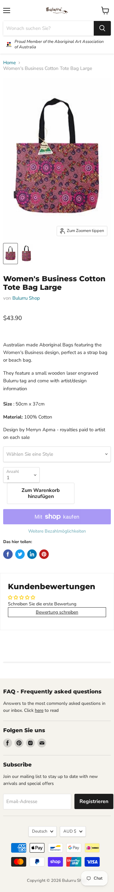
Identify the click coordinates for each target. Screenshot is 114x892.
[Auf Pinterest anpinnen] (44, 554)
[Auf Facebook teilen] (8, 554)
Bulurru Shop (26, 298)
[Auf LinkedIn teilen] (32, 554)
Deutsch (39, 831)
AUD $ (69, 831)
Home (9, 62)
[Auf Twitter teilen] (20, 554)
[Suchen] (102, 28)
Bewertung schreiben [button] (57, 612)
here (39, 710)
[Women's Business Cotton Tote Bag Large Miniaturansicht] (10, 253)
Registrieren (93, 801)
